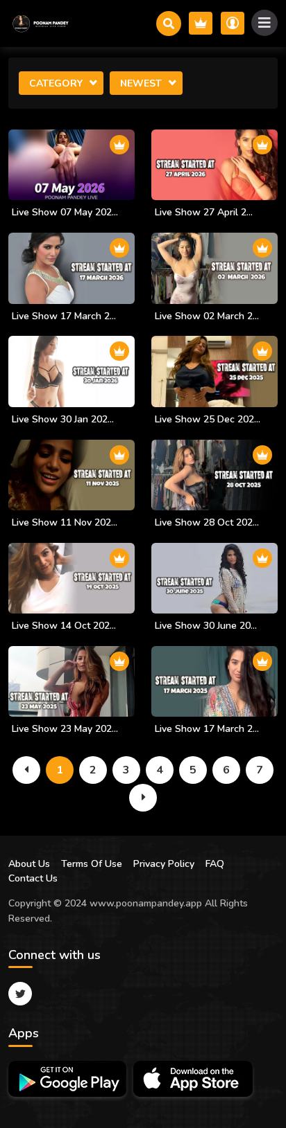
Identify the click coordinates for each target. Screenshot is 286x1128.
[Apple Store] (193, 1079)
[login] (232, 23)
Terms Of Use (91, 863)
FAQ (214, 863)
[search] (168, 23)
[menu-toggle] (264, 23)
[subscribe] (200, 23)
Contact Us (33, 878)
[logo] (39, 23)
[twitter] (20, 993)
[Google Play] (67, 1079)
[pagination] (26, 770)
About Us (29, 863)
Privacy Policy (163, 863)
